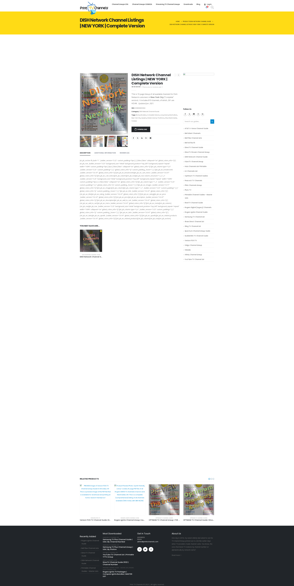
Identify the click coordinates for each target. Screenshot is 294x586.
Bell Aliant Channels (193, 133)
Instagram (198, 114)
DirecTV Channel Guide (194, 147)
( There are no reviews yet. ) (151, 87)
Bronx (138, 115)
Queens (144, 118)
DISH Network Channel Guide (149, 111)
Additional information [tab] (105, 153)
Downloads (188, 4)
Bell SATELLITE (190, 143)
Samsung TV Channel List (195, 217)
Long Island (164, 115)
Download (142, 129)
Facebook (133, 138)
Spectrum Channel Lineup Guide (197, 231)
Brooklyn (144, 115)
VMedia (188, 250)
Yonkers (134, 121)
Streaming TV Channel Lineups (168, 4)
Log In (209, 4)
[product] (91, 241)
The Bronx (160, 118)
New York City (136, 118)
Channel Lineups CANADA (142, 4)
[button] (80, 104)
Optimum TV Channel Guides (196, 176)
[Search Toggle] (212, 7)
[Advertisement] (147, 52)
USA (166, 118)
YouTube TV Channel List (194, 259)
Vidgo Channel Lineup (193, 245)
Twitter (137, 138)
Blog (198, 4)
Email (150, 138)
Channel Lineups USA (120, 4)
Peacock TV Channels (193, 180)
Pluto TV (188, 190)
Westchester (172, 118)
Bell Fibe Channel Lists (193, 138)
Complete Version (153, 115)
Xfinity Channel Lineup (193, 254)
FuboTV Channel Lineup (194, 161)
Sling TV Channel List (193, 226)
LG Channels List (191, 171)
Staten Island (152, 118)
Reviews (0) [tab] (124, 153)
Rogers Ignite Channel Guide (196, 212)
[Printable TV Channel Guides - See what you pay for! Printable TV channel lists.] (94, 8)
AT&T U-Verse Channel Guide (196, 128)
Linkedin (202, 114)
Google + (146, 138)
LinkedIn (142, 138)
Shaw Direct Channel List (194, 221)
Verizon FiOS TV (191, 240)
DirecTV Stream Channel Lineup (197, 152)
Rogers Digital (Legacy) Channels (198, 207)
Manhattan (173, 115)
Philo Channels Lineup (193, 185)
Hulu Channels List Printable (195, 166)
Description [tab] (85, 153)
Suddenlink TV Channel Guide (196, 236)
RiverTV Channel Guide (194, 203)
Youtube (194, 114)
